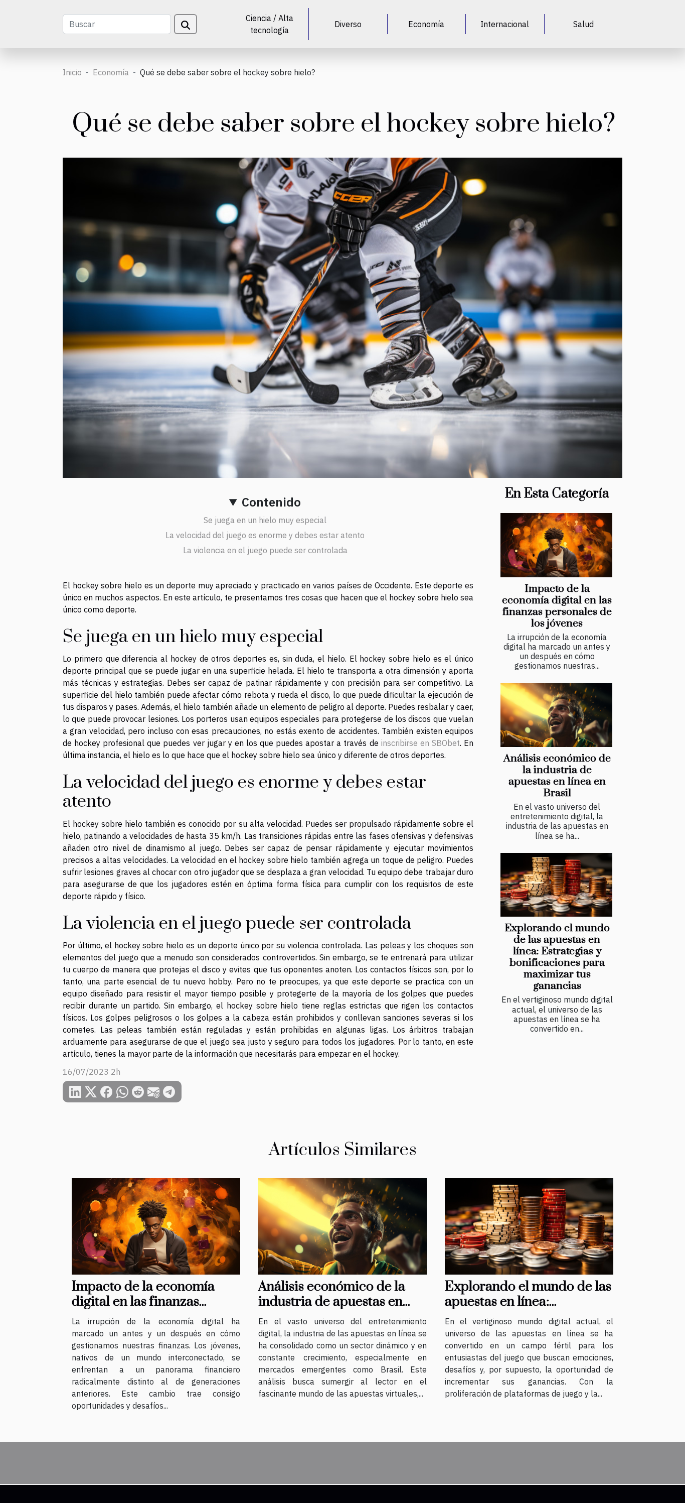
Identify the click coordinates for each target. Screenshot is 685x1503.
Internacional (504, 24)
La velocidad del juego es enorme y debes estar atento (265, 535)
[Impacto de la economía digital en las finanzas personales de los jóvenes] (556, 545)
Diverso (348, 24)
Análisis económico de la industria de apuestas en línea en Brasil (557, 776)
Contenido (271, 502)
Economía (426, 24)
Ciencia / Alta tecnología (269, 24)
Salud (583, 24)
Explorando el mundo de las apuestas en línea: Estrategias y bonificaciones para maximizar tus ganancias (557, 957)
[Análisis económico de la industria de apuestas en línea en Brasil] (556, 715)
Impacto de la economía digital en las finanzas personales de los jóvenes (557, 606)
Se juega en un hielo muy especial (265, 520)
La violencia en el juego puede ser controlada (265, 550)
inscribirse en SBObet (420, 743)
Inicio (72, 72)
